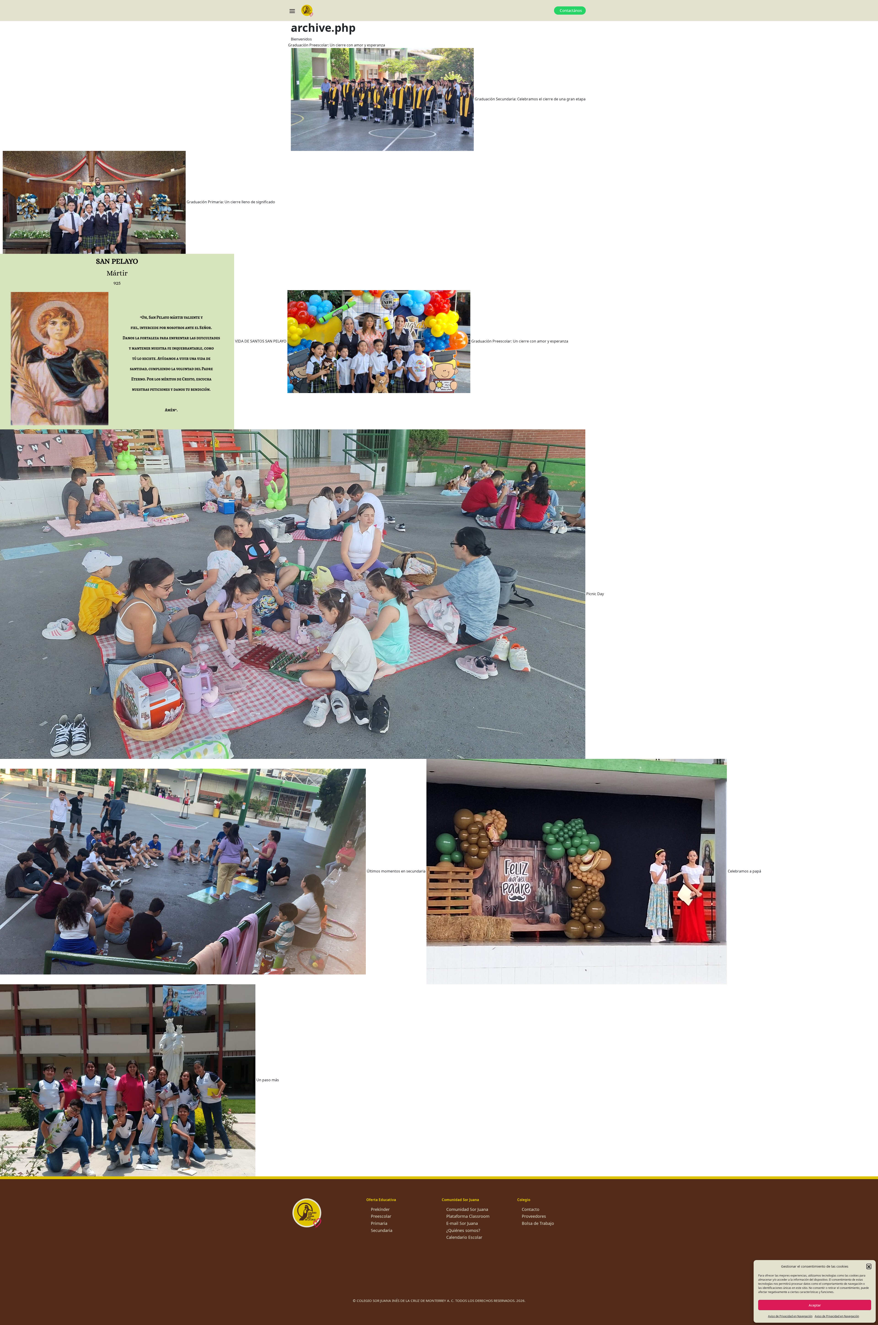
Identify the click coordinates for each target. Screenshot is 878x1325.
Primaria (379, 1223)
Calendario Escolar (464, 1237)
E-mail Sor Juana (462, 1223)
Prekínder (380, 1209)
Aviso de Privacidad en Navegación (790, 1316)
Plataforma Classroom (468, 1216)
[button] (869, 1266)
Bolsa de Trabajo (538, 1223)
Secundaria (381, 1230)
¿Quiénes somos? (463, 1230)
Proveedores (534, 1216)
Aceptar (815, 1305)
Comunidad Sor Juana (467, 1209)
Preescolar (381, 1216)
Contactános (571, 10)
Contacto (530, 1209)
